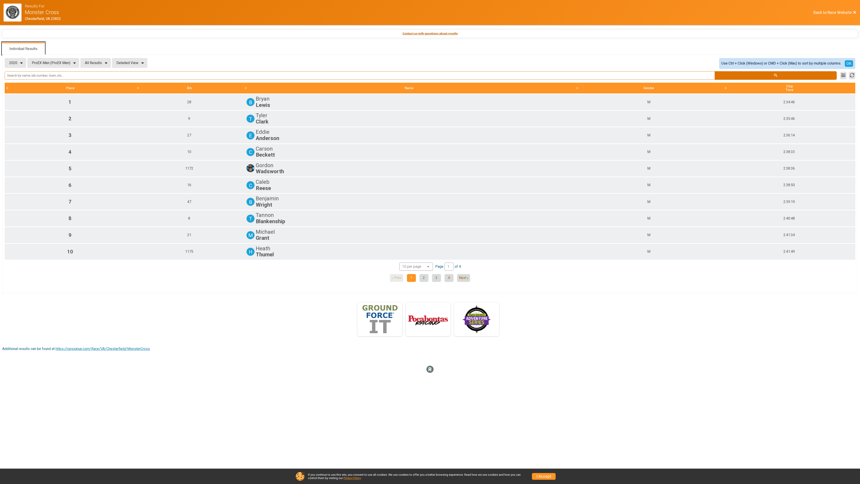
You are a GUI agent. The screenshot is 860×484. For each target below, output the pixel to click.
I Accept (543, 476)
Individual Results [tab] (23, 49)
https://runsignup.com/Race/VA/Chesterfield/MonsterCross (103, 349)
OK (849, 63)
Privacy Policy (352, 478)
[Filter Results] (843, 75)
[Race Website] (14, 13)
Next (462, 278)
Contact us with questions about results (430, 33)
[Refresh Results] (852, 75)
